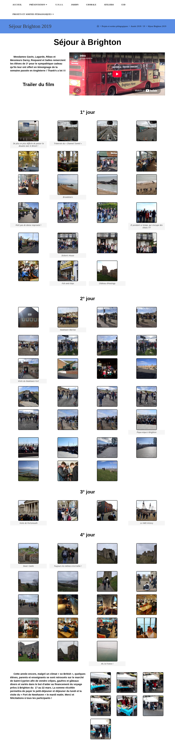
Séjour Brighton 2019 (157, 26)
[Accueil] (98, 26)
